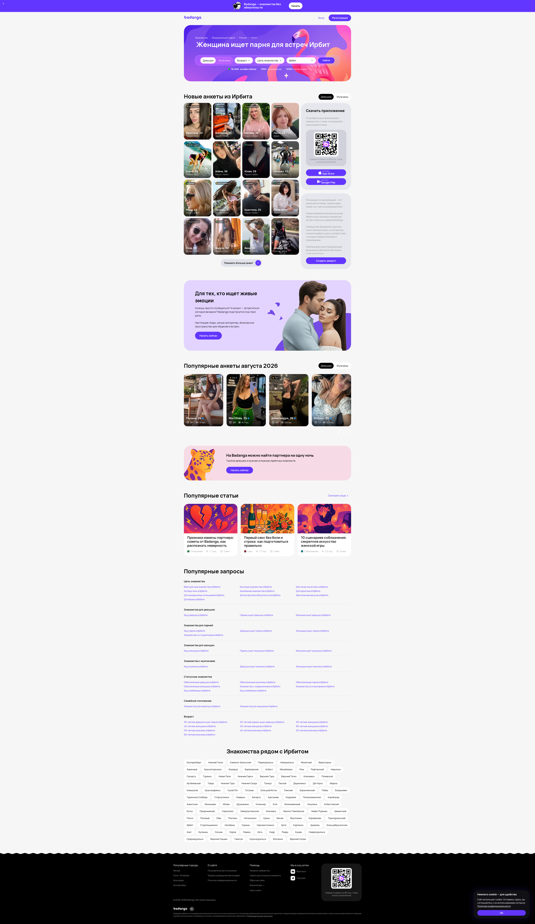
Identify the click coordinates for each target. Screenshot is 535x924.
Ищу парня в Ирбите (194, 630)
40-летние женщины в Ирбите (200, 726)
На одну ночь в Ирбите (195, 591)
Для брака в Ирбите (194, 599)
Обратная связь (257, 880)
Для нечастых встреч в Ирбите (312, 586)
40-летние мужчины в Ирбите (255, 730)
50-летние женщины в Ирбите (256, 726)
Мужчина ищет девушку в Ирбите (313, 615)
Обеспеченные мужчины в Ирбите (257, 682)
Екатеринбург (179, 885)
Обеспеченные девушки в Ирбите (201, 682)
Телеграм (300, 878)
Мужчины (224, 60)
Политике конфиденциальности (494, 906)
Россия (243, 37)
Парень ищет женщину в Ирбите (257, 650)
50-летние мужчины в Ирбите (311, 730)
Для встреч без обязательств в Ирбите (260, 595)
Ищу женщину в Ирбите (196, 650)
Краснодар (178, 880)
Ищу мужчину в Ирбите (196, 666)
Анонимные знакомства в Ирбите (257, 591)
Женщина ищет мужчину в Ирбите (314, 666)
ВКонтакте (301, 871)
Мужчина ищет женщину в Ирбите (314, 650)
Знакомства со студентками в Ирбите (203, 635)
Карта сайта (255, 890)
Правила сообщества (260, 870)
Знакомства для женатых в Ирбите (202, 706)
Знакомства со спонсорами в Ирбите (315, 686)
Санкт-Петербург (181, 875)
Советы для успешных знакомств (265, 875)
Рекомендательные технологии (260, 916)
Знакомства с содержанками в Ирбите (260, 686)
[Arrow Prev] (341, 432)
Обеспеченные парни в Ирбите (312, 682)
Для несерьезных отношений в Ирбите (204, 595)
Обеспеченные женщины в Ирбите (202, 686)
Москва (176, 870)
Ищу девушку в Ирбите (196, 615)
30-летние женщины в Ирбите (312, 722)
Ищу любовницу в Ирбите (197, 690)
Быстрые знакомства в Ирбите (256, 586)
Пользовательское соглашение (222, 870)
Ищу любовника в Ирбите (253, 690)
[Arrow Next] (348, 432)
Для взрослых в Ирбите (308, 591)
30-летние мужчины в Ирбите (199, 730)
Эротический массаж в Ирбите (312, 595)
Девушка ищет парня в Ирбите (256, 630)
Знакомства (201, 37)
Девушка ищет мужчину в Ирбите (257, 666)
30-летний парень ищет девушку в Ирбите (262, 722)
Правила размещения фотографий (224, 875)
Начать (295, 6)
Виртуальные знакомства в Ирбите (202, 586)
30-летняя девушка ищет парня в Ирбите (205, 722)
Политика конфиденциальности (222, 880)
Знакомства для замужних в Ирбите (258, 706)
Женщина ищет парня (223, 37)
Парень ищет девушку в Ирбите (256, 615)
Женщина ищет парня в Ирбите (312, 630)
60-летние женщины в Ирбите (312, 726)
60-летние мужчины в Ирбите (199, 734)
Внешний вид (256, 885)
